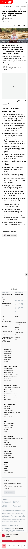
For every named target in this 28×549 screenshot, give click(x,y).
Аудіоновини (7, 359)
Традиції (10, 6)
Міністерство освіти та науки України (13, 438)
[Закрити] (25, 534)
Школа (6, 440)
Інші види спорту (8, 472)
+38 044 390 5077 (19, 294)
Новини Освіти (8, 436)
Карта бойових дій (8, 370)
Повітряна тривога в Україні (11, 374)
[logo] (9, 2)
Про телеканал (5, 324)
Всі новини (7, 349)
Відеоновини (7, 357)
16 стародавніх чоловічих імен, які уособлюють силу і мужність (20, 6)
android (6, 502)
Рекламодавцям (5, 328)
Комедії (6, 429)
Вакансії (17, 329)
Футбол (6, 466)
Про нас (4, 316)
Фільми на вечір (8, 427)
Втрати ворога (7, 380)
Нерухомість (8, 451)
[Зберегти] (24, 25)
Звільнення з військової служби (12, 387)
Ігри (16, 339)
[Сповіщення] (26, 2)
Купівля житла (7, 455)
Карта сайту (18, 337)
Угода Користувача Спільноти (19, 320)
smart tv (6, 506)
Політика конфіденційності (6, 334)
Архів (16, 334)
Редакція (4, 319)
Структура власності (19, 332)
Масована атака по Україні (10, 376)
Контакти (17, 327)
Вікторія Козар (8, 18)
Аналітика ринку (8, 453)
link (15, 300)
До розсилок (9, 492)
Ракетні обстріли (8, 368)
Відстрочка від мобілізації (10, 395)
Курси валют (7, 408)
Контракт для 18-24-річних (10, 393)
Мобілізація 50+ (8, 389)
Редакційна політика (6, 321)
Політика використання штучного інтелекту (7, 338)
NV (8, 21)
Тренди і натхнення (9, 457)
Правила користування (7, 331)
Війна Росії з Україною (10, 366)
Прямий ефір (7, 355)
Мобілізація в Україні (10, 386)
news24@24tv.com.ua (7, 294)
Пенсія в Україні (8, 416)
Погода (6, 361)
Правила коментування (20, 322)
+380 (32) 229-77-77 (10, 527)
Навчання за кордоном (10, 446)
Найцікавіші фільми (9, 423)
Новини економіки (9, 404)
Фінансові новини (8, 410)
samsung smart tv (16, 506)
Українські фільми (8, 425)
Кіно (5, 421)
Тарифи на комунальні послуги (12, 412)
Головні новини (8, 351)
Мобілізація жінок (8, 391)
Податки (6, 414)
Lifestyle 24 (4, 6)
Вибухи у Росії (7, 378)
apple (16, 502)
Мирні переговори (8, 372)
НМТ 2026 (6, 442)
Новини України (8, 353)
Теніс (5, 468)
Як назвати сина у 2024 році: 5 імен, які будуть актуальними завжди (14, 103)
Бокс (5, 464)
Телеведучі (4, 326)
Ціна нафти (7, 406)
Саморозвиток (7, 444)
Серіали (6, 431)
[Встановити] (14, 537)
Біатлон (6, 470)
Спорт (6, 462)
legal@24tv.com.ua (19, 528)
